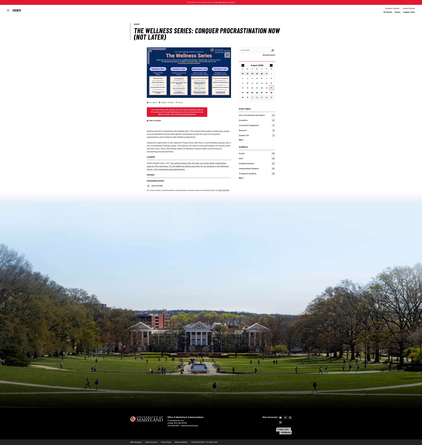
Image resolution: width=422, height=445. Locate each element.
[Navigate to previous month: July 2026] (243, 65)
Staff (256, 158)
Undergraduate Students (256, 169)
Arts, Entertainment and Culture (256, 115)
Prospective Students (256, 174)
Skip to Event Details (264, 45)
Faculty (256, 153)
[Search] (272, 50)
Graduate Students (256, 163)
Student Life (256, 135)
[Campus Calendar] (17, 10)
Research (256, 130)
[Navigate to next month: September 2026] (271, 65)
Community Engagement (256, 125)
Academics (256, 120)
